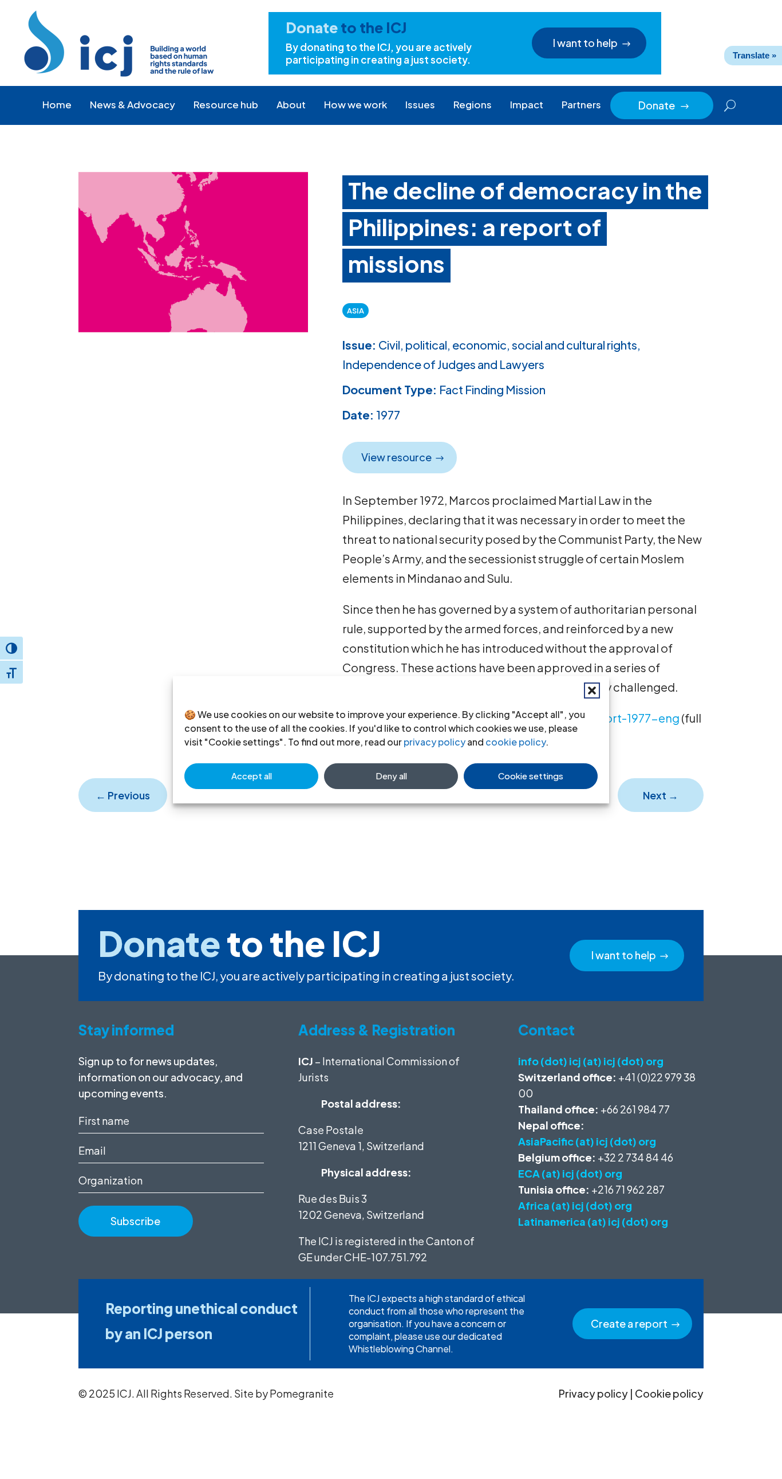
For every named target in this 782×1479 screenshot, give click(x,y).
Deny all (391, 775)
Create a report (629, 1323)
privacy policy (434, 742)
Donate (664, 105)
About (291, 104)
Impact (526, 104)
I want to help (585, 42)
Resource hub (225, 104)
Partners (581, 104)
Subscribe (135, 1220)
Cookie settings (530, 775)
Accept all (251, 775)
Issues (420, 104)
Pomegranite (302, 1393)
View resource (396, 457)
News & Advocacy (132, 104)
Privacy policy (593, 1393)
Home (57, 104)
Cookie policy (669, 1393)
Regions (472, 104)
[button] (592, 690)
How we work (355, 104)
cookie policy (515, 742)
